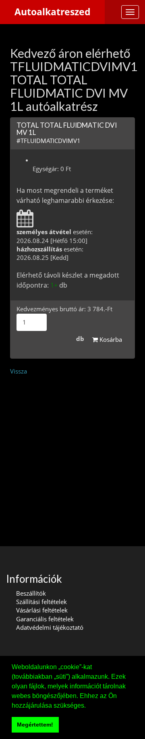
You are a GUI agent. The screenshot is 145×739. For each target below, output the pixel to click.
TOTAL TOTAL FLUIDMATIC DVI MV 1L (67, 129)
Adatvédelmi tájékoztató (49, 627)
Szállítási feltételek (41, 602)
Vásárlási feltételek (42, 610)
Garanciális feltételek (45, 619)
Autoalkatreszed (52, 12)
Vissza (18, 371)
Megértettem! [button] (35, 724)
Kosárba (110, 339)
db (80, 339)
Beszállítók (31, 593)
